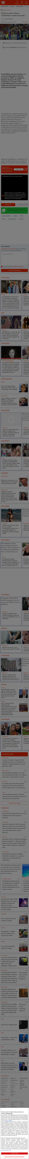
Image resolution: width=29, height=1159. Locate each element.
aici (17, 1129)
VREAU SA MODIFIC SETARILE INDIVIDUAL (15, 1156)
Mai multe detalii (8, 1120)
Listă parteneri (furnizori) (6, 1150)
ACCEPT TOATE (14, 1153)
